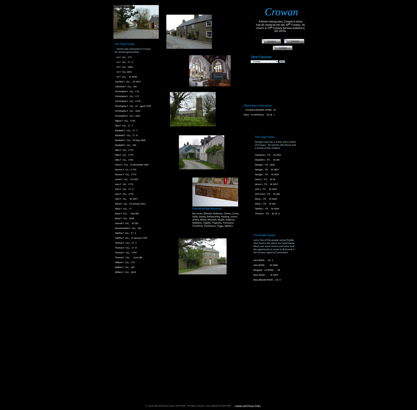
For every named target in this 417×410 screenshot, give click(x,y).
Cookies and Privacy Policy (248, 406)
